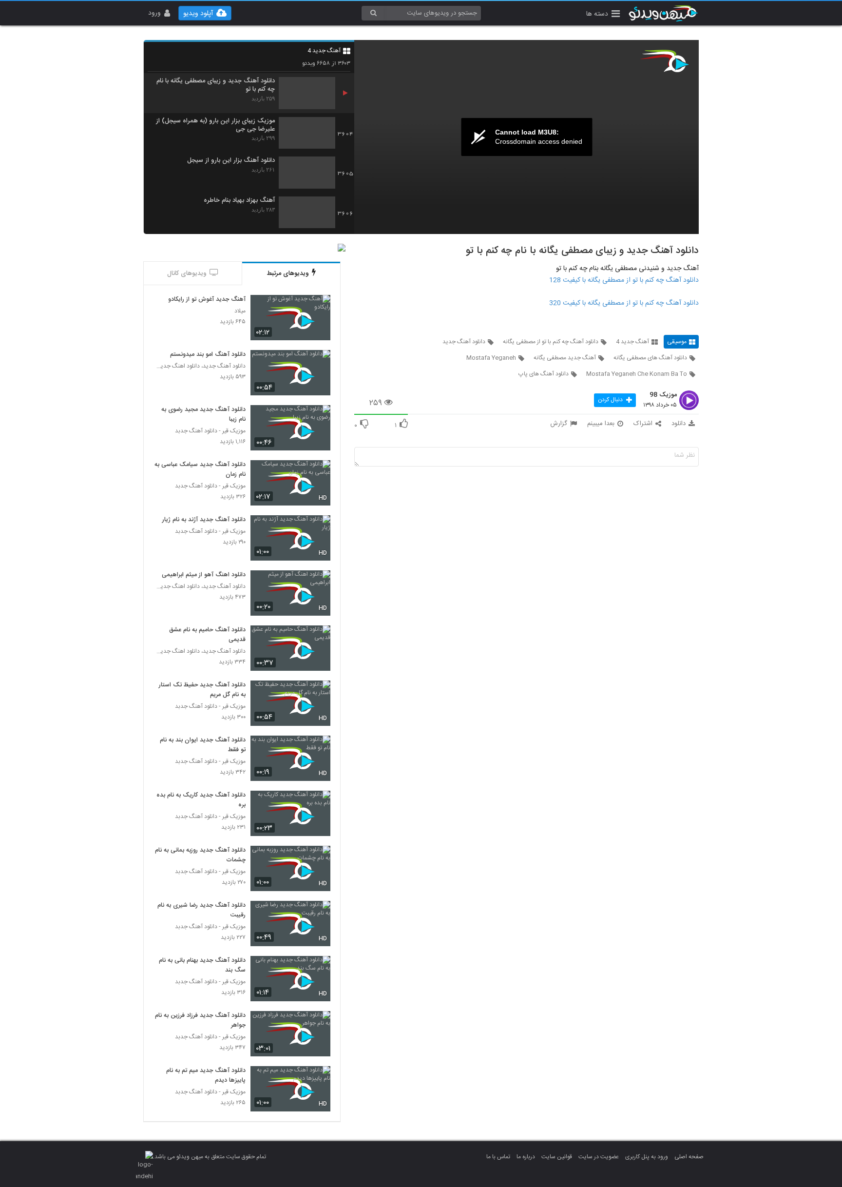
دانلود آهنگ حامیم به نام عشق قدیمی (207, 635)
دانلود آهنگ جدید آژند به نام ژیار (204, 520)
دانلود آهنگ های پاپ (543, 374)
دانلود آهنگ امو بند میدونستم (208, 355)
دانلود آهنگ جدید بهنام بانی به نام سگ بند (202, 965)
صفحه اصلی (689, 1157)
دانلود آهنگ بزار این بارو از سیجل (231, 160)
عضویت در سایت (598, 1157)
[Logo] (664, 61)
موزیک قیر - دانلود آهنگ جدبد (210, 431)
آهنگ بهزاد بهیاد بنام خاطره (239, 200)
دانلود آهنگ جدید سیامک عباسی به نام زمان (200, 470)
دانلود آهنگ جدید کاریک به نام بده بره (201, 800)
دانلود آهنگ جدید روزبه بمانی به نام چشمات (200, 855)
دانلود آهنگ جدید (463, 342)
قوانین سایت (556, 1157)
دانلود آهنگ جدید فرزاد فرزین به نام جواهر (200, 1021)
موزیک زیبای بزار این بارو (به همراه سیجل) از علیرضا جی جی (215, 125)
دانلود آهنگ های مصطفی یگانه (650, 358)
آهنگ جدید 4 (324, 51)
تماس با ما (498, 1157)
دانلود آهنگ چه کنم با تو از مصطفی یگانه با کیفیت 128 (624, 280)
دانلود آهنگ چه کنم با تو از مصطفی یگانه (550, 342)
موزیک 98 (663, 395)
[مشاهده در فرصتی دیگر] (318, 307)
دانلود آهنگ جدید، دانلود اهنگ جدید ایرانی (199, 366)
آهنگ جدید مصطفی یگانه (565, 358)
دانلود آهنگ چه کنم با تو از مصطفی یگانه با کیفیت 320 (624, 303)
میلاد (240, 311)
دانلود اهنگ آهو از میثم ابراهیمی (204, 575)
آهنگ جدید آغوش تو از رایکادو (207, 300)
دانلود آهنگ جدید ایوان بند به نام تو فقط (203, 745)
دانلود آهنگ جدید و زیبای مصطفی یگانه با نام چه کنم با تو (215, 85)
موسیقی (677, 342)
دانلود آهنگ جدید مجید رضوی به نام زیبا (203, 415)
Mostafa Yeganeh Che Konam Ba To (636, 374)
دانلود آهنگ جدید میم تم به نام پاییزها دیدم (206, 1076)
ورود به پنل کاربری (646, 1157)
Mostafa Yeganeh (491, 358)
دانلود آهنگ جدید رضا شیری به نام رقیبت (201, 910)
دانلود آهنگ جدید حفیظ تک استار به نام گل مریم (202, 690)
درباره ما (526, 1157)
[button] (603, 15)
